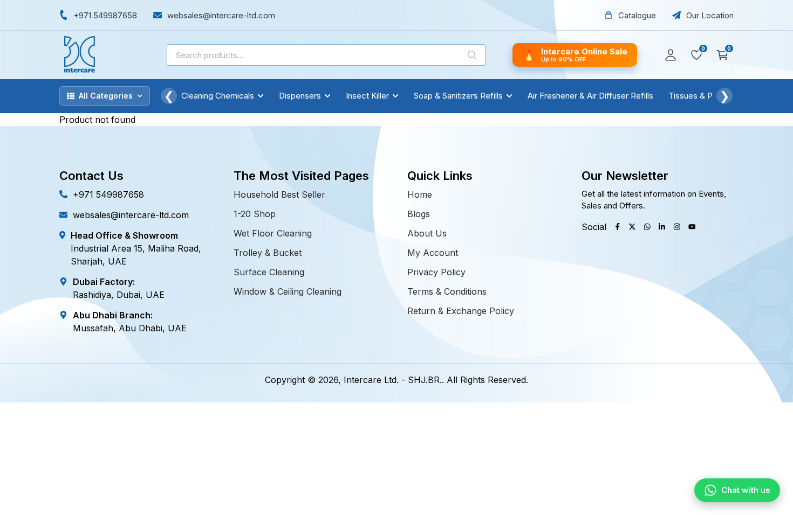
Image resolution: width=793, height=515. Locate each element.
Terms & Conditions (447, 291)
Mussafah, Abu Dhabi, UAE (130, 328)
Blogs (418, 213)
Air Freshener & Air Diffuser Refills (590, 96)
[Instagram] (677, 227)
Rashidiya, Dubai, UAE (119, 294)
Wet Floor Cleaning (273, 233)
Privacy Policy (436, 272)
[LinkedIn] (662, 227)
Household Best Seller (279, 194)
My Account (432, 252)
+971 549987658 (108, 194)
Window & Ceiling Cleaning (287, 291)
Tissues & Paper (698, 96)
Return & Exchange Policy (460, 310)
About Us (427, 233)
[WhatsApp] (647, 227)
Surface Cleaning (269, 272)
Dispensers (300, 96)
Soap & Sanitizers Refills (458, 96)
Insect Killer (367, 96)
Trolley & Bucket (268, 252)
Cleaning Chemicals (217, 96)
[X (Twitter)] (632, 227)
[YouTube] (692, 227)
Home (419, 194)
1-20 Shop (255, 213)
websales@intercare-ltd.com (131, 215)
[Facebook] (617, 227)
